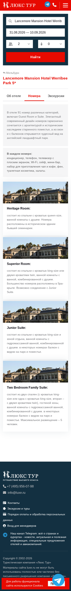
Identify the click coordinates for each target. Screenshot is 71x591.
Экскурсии (56, 96)
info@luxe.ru (16, 492)
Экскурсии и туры (18, 508)
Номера (34, 96)
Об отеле (14, 96)
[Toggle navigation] (64, 5)
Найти (35, 57)
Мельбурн (12, 72)
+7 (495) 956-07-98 (20, 486)
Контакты (14, 502)
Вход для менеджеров (21, 525)
